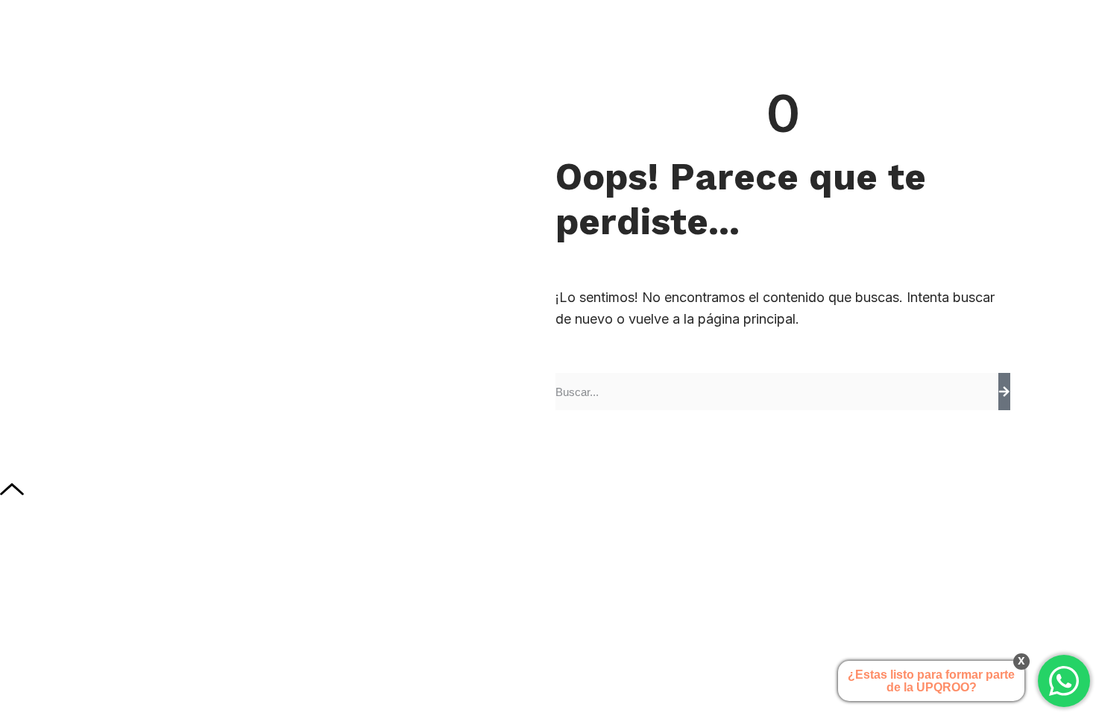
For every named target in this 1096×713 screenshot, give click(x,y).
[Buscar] (1004, 391)
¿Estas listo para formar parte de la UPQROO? (931, 681)
